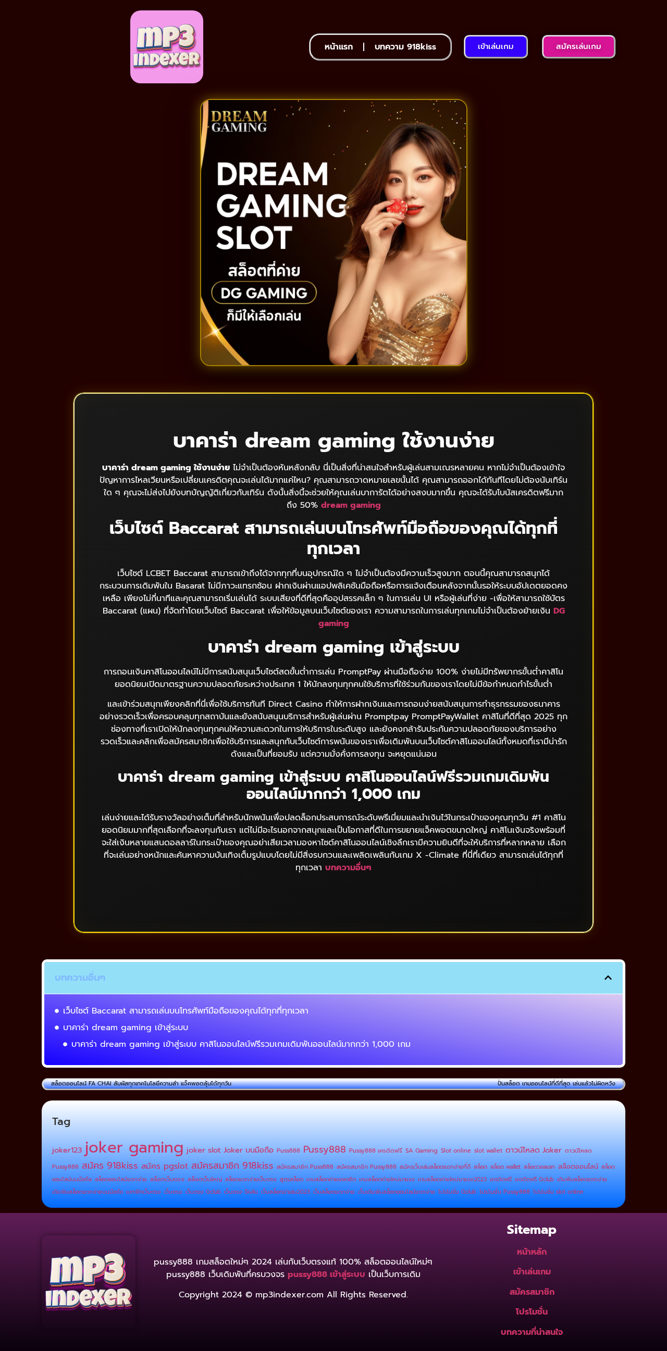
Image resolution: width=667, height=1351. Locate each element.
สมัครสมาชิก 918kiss (232, 1165)
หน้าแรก (339, 47)
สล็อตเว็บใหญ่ (205, 1179)
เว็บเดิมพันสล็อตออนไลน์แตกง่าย (396, 1191)
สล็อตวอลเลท (539, 1166)
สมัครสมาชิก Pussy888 (367, 1166)
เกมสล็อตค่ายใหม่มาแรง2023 (452, 1179)
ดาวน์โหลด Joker (533, 1150)
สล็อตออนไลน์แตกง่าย (121, 1179)
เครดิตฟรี (501, 1179)
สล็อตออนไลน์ (578, 1166)
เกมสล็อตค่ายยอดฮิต (331, 1179)
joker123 (67, 1150)
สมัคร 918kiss (110, 1165)
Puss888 (288, 1150)
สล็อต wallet (505, 1166)
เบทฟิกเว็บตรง (143, 1191)
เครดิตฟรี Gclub (534, 1179)
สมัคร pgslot (164, 1166)
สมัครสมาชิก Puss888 (305, 1166)
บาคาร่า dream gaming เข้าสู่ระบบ (125, 1027)
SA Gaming (421, 1150)
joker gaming (134, 1147)
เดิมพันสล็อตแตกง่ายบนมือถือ (87, 1191)
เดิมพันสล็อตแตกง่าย (582, 1179)
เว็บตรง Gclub (203, 1191)
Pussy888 (324, 1149)
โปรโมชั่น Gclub (457, 1191)
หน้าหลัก (532, 1252)
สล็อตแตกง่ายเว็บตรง (251, 1179)
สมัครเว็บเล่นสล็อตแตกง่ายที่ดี (435, 1166)
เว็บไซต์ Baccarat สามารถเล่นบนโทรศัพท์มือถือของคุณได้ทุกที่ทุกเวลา (185, 1011)
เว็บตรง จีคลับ (241, 1191)
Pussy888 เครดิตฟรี (375, 1150)
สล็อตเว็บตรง (167, 1179)
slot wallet (488, 1150)
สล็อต (480, 1166)
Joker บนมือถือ (249, 1150)
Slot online (456, 1150)
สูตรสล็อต (291, 1179)
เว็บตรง (173, 1191)
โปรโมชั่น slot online (558, 1191)
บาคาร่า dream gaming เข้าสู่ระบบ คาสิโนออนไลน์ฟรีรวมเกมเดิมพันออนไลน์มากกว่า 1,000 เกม (241, 1044)
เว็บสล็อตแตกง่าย (334, 1191)
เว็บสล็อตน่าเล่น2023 (285, 1191)
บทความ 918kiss (405, 47)
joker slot (203, 1150)
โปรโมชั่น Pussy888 (504, 1191)
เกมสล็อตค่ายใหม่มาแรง (387, 1179)
